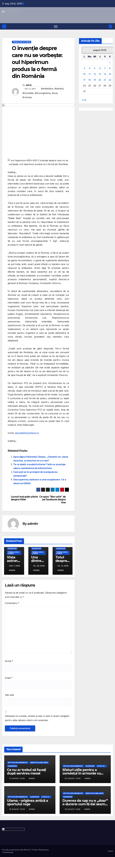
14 (105, 74)
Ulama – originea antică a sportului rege (27, 802)
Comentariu (12, 603)
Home (110, 851)
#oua (54, 93)
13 (100, 74)
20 (99, 79)
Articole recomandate (17, 762)
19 (95, 79)
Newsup (42, 850)
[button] (106, 26)
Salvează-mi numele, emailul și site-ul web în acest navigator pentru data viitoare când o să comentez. (37, 718)
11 (90, 74)
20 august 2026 (73, 778)
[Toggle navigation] (55, 26)
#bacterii (59, 88)
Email (8, 677)
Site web (9, 695)
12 (95, 74)
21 (105, 79)
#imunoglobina (42, 93)
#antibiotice (47, 88)
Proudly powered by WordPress (16, 850)
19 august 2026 (17, 809)
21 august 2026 (17, 778)
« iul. (84, 99)
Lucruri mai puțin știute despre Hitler (24, 498)
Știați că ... (101, 766)
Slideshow (12, 548)
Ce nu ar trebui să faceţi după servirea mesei (26, 771)
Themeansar (7, 852)
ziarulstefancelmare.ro (27, 432)
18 (89, 79)
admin (29, 85)
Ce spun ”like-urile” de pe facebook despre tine (52, 499)
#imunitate (27, 93)
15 (110, 74)
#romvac (27, 97)
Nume (9, 661)
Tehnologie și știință (21, 42)
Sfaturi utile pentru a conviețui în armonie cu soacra (81, 773)
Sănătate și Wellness (39, 762)
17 (84, 79)
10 (84, 74)
